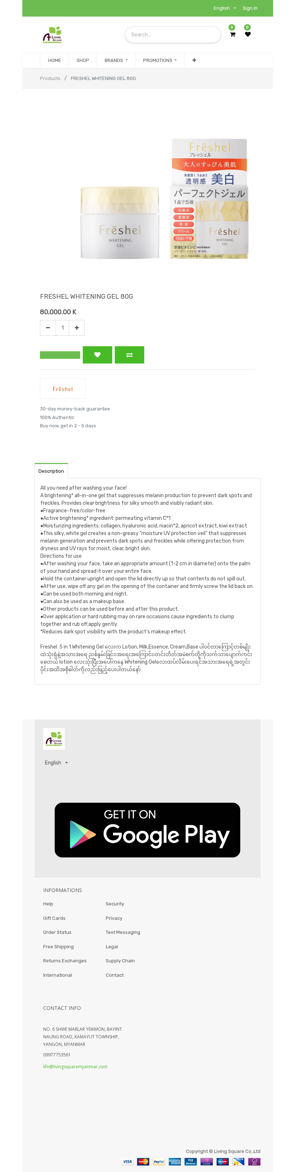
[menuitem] (54, 60)
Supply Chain (120, 960)
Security (115, 903)
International (57, 975)
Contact (115, 975)
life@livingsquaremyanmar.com (75, 1067)
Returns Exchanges (65, 960)
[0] (233, 34)
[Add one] (77, 328)
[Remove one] (48, 328)
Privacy (114, 918)
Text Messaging (123, 932)
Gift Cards (54, 918)
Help (48, 903)
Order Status (57, 932)
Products (50, 78)
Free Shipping (58, 946)
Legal (112, 946)
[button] (194, 60)
